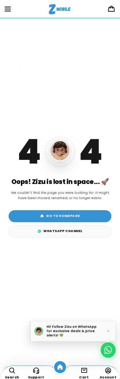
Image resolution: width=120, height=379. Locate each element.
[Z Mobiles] (60, 9)
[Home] (60, 367)
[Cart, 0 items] (111, 9)
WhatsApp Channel (62, 231)
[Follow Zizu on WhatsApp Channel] (108, 349)
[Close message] (108, 331)
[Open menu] (7, 9)
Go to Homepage (63, 216)
